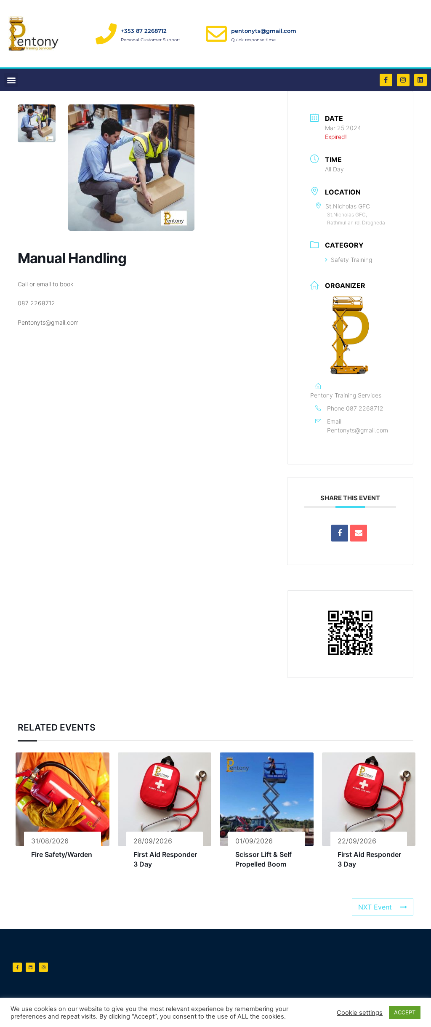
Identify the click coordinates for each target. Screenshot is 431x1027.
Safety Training (351, 259)
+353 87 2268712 (144, 30)
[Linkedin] (420, 80)
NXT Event (375, 907)
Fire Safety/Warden (61, 854)
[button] (11, 80)
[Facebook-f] (386, 80)
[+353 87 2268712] (106, 33)
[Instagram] (403, 80)
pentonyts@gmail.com (263, 30)
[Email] (358, 533)
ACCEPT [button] (404, 1012)
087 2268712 (364, 408)
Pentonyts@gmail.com (357, 430)
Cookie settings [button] (360, 1012)
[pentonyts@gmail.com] (216, 33)
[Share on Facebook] (339, 533)
